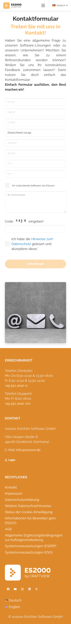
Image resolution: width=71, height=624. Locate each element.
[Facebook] (8, 589)
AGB (8, 529)
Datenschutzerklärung (22, 500)
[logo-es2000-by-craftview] (12, 5)
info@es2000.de (28, 450)
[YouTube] (15, 589)
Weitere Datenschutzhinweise (28, 506)
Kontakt (11, 487)
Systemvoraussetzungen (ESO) (29, 552)
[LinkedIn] (29, 589)
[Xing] (36, 589)
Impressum (13, 493)
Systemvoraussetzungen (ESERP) (30, 546)
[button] (43, 5)
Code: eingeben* (24, 221)
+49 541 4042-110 (17, 403)
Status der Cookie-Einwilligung (28, 512)
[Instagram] (22, 589)
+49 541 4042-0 (16, 385)
